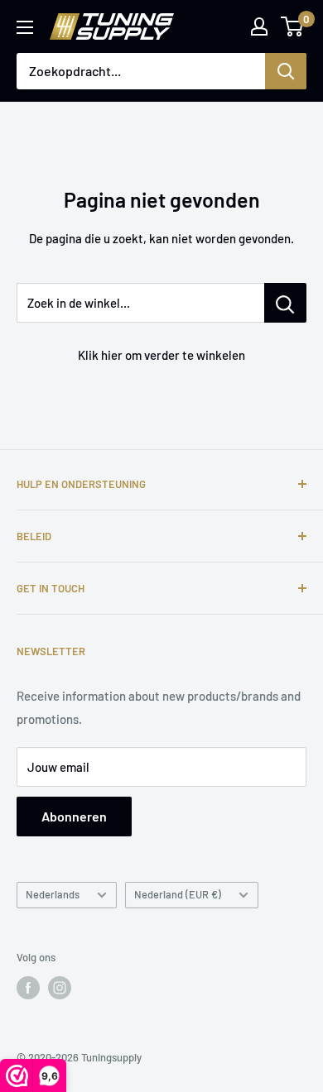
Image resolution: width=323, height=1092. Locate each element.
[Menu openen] (25, 27)
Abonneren (74, 816)
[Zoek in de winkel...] (285, 303)
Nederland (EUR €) (177, 894)
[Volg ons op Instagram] (59, 987)
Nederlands (53, 894)
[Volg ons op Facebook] (28, 987)
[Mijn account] (259, 26)
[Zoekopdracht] (285, 71)
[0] (292, 26)
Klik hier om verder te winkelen (161, 354)
